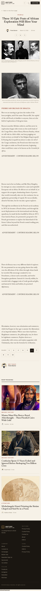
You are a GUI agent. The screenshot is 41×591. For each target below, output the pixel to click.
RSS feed (4, 577)
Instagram (4, 572)
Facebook (4, 569)
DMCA (24, 539)
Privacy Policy (26, 529)
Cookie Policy (26, 531)
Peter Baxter (13, 30)
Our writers (5, 563)
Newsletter (4, 575)
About (23, 537)
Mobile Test (5, 554)
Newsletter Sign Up (7, 557)
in (20, 35)
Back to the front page (9, 10)
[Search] (28, 3)
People (20, 15)
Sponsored (5, 560)
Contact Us (25, 534)
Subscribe (35, 3)
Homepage (5, 552)
